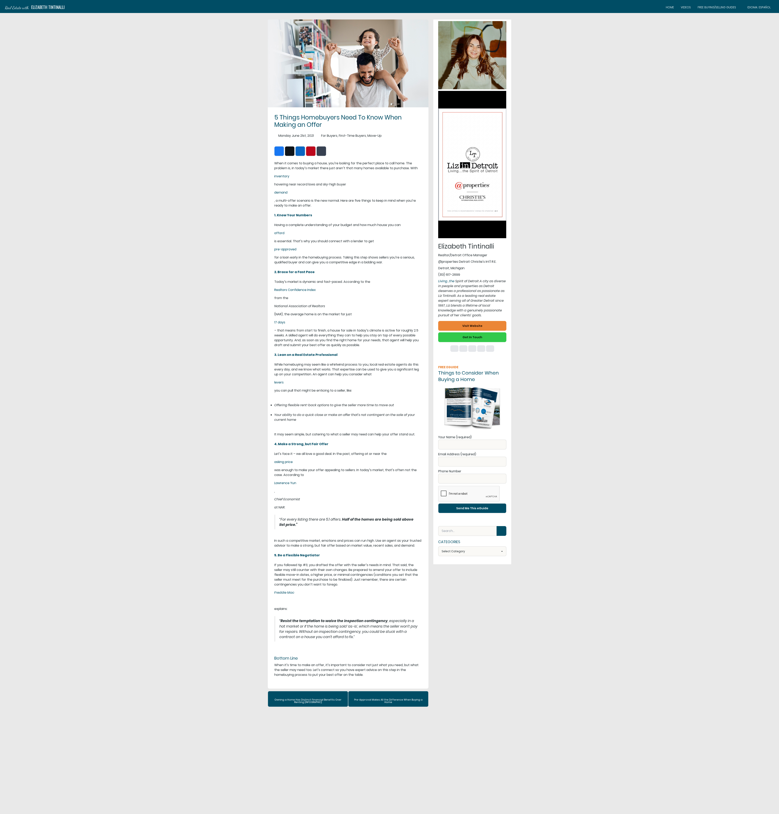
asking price (283, 462)
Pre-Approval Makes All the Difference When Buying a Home (388, 701)
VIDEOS (686, 7)
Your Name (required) (455, 437)
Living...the (446, 281)
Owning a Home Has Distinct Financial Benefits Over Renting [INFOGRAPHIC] (307, 701)
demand (280, 192)
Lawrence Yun (285, 483)
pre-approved (285, 249)
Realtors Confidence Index (295, 289)
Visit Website (472, 326)
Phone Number (449, 471)
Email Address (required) (457, 454)
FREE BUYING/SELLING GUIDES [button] (717, 7)
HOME (670, 7)
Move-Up (374, 135)
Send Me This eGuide (472, 508)
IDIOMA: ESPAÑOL (759, 7)
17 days (279, 322)
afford (279, 233)
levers (279, 382)
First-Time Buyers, (353, 135)
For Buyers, (329, 135)
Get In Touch (472, 337)
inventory (281, 176)
